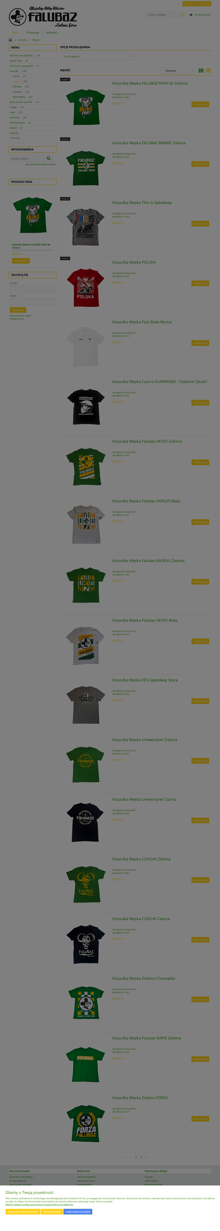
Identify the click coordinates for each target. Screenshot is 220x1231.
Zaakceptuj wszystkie (78, 1211)
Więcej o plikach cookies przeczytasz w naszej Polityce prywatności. (40, 1204)
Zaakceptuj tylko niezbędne (23, 1211)
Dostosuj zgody (51, 1211)
